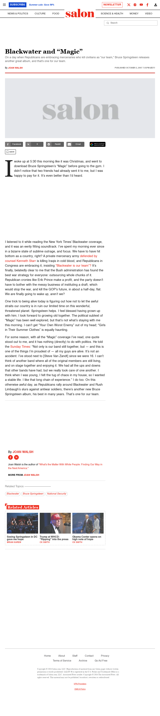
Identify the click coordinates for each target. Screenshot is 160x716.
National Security (56, 494)
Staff (74, 656)
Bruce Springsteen (33, 494)
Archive (83, 661)
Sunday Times (20, 346)
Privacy (105, 656)
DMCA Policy (80, 689)
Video (148, 13)
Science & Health (112, 13)
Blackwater (13, 494)
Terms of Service (62, 661)
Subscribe (17, 5)
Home (47, 656)
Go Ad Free (101, 661)
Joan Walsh (15, 68)
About (61, 656)
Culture (40, 13)
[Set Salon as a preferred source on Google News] (98, 144)
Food (55, 13)
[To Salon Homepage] (80, 13)
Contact (89, 656)
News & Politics (18, 13)
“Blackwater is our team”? (73, 265)
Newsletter (112, 5)
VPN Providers (80, 684)
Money (134, 13)
